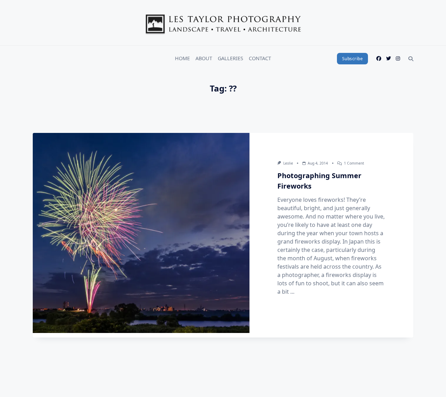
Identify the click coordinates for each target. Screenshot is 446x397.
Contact (260, 58)
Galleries (230, 58)
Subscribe (352, 59)
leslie (288, 163)
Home (182, 58)
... (292, 291)
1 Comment (354, 163)
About (203, 58)
